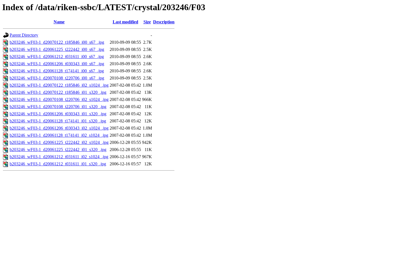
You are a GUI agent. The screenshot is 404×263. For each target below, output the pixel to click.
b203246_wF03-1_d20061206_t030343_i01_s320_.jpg (58, 113)
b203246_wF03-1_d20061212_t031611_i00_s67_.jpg (57, 56)
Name (59, 22)
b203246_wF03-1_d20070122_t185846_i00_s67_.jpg (57, 42)
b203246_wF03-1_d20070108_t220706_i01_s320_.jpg (58, 106)
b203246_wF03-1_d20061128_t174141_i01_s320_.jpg (58, 121)
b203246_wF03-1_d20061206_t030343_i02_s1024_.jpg (59, 128)
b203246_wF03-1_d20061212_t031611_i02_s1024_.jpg (59, 156)
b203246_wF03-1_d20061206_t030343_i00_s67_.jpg (57, 63)
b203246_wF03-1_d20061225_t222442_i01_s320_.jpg (58, 149)
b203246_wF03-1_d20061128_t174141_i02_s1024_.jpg (59, 135)
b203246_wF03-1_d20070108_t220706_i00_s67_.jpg (57, 78)
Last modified (125, 22)
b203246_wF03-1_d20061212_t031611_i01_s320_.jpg (58, 163)
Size (147, 22)
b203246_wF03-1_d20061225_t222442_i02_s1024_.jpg (59, 142)
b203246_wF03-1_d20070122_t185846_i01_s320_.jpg (58, 92)
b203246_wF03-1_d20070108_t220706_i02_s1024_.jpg (59, 99)
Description (164, 22)
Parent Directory (24, 35)
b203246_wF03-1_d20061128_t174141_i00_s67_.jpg (57, 71)
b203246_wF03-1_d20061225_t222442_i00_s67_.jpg (57, 49)
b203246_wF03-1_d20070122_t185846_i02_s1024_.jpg (59, 85)
